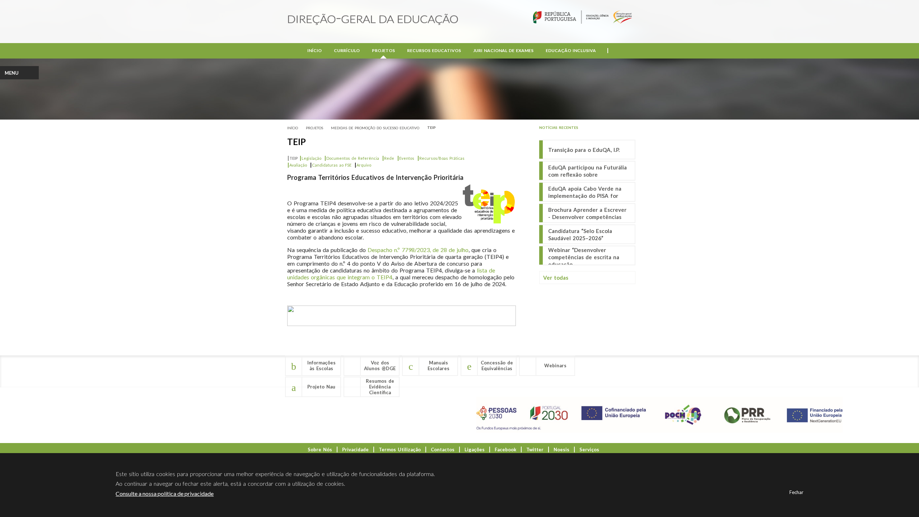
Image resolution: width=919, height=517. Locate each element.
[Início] (373, 19)
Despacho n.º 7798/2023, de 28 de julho (418, 249)
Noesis (561, 449)
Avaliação (298, 165)
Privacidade (355, 449)
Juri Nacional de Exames (503, 50)
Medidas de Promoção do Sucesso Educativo (375, 128)
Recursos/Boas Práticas (441, 158)
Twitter (535, 449)
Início (314, 50)
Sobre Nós (320, 449)
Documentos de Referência (351, 158)
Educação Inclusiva (571, 50)
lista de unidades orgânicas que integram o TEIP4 (391, 273)
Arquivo (363, 165)
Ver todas (555, 277)
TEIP (432, 127)
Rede (388, 158)
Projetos (383, 50)
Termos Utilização (400, 449)
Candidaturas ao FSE (331, 165)
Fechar (796, 492)
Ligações (475, 449)
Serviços (589, 449)
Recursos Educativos (434, 50)
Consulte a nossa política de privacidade (165, 493)
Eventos (405, 158)
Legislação (311, 158)
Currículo (347, 50)
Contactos (442, 449)
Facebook (505, 449)
